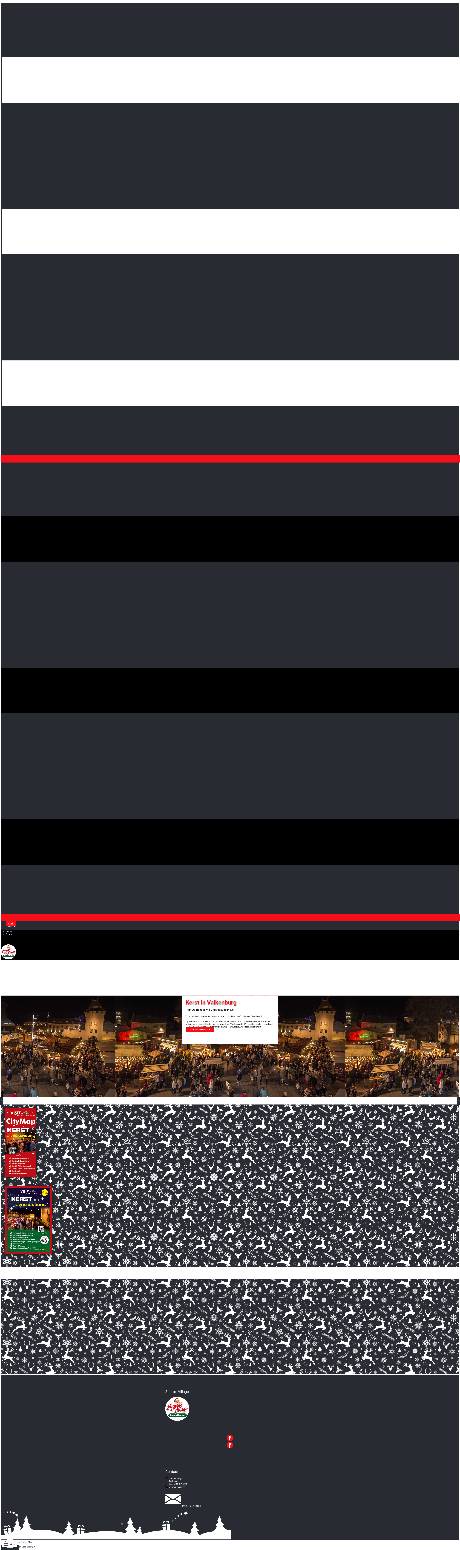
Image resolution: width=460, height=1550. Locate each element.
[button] (1, 1101)
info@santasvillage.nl (191, 1506)
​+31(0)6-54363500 (177, 1487)
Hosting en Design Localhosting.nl (20, 1546)
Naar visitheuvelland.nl (200, 1029)
